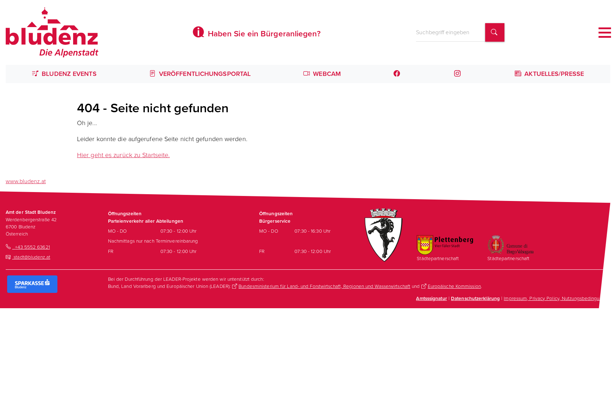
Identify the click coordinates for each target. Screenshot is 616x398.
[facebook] (397, 74)
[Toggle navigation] (605, 32)
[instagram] (458, 74)
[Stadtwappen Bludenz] (383, 234)
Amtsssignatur (431, 298)
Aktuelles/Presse (553, 73)
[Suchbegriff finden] (494, 32)
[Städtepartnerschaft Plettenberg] (445, 244)
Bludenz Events (68, 73)
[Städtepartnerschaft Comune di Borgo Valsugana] (510, 244)
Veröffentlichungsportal (204, 73)
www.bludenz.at (26, 181)
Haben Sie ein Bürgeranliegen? (263, 34)
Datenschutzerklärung (475, 298)
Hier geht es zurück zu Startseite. (123, 155)
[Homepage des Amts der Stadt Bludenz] (52, 32)
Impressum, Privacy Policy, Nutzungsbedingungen (557, 298)
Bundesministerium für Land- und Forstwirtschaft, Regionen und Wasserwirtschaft (324, 286)
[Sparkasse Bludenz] (32, 283)
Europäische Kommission (454, 286)
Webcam (326, 73)
